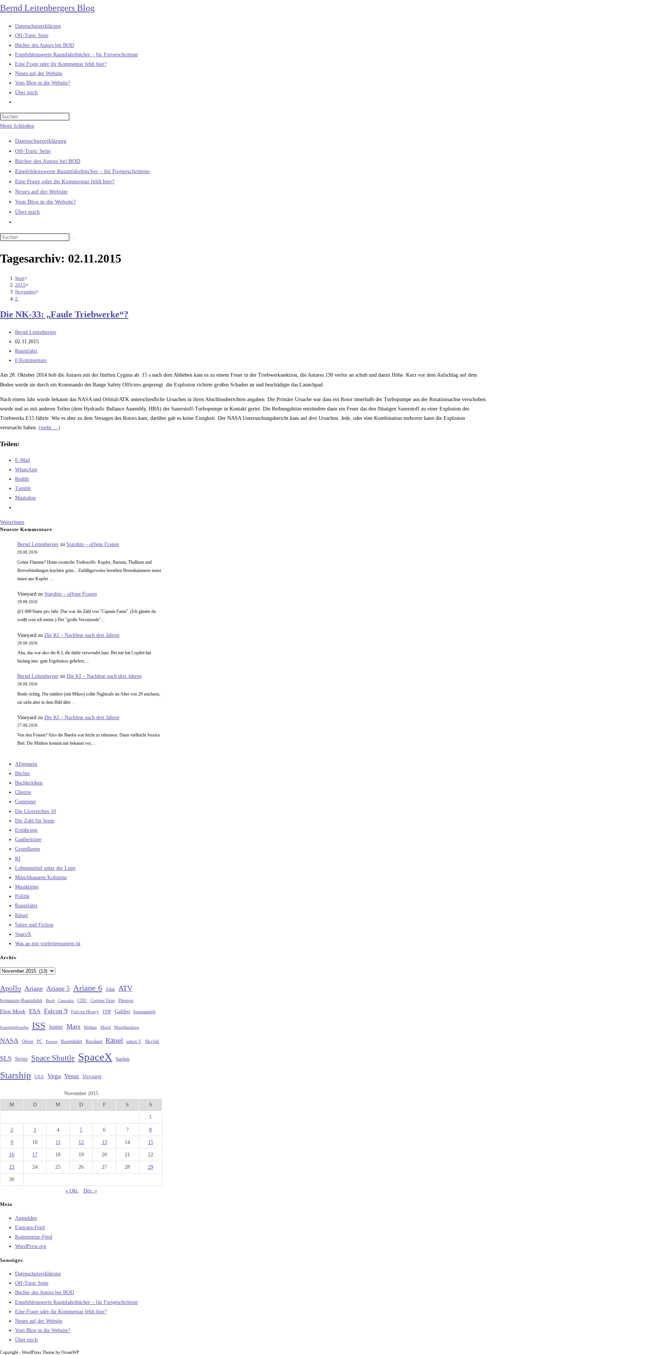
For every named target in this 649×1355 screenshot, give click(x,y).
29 (150, 1167)
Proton (51, 1042)
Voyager (92, 1076)
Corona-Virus (103, 1000)
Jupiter (56, 1027)
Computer (25, 801)
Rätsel (21, 915)
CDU (82, 1000)
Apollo (10, 988)
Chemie (23, 792)
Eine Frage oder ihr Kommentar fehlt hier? (65, 181)
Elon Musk (13, 1011)
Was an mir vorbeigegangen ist (47, 943)
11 (58, 1142)
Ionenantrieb (144, 1011)
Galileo (122, 1011)
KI (18, 859)
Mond (105, 1027)
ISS (38, 1025)
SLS (6, 1058)
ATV (125, 988)
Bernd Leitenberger (35, 332)
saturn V (134, 1041)
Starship (15, 1075)
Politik (22, 896)
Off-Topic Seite (33, 151)
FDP (107, 1011)
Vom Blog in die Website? (45, 202)
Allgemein (26, 764)
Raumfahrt (26, 351)
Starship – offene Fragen (92, 544)
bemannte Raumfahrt (21, 1000)
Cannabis (66, 1000)
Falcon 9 (56, 1011)
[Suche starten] (73, 239)
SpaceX (23, 934)
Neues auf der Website (41, 192)
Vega (54, 1076)
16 (11, 1154)
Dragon (125, 1000)
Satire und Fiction (34, 925)
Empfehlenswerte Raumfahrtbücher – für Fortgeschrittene (82, 171)
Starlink (123, 1059)
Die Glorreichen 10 (35, 811)
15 (150, 1142)
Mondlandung (126, 1027)
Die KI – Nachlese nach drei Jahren (81, 635)
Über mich (27, 212)
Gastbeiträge (28, 839)
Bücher (22, 773)
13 (104, 1142)
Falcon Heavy (85, 1011)
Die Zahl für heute (34, 821)
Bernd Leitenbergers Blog (47, 8)
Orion (27, 1041)
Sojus (21, 1059)
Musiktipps (26, 887)
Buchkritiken (28, 783)
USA (39, 1076)
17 (35, 1154)
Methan (90, 1027)
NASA (9, 1040)
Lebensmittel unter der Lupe (45, 868)
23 (11, 1167)
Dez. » (90, 1191)
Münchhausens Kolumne (41, 877)
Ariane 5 (58, 988)
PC (39, 1041)
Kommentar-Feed (33, 1237)
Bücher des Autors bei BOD (47, 161)
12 (81, 1142)
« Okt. (72, 1191)
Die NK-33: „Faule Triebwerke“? (64, 314)
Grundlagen (27, 849)
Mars (73, 1026)
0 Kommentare (31, 360)
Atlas (110, 989)
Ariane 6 (87, 988)
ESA (35, 1011)
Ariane (33, 988)
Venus (71, 1076)
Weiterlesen (12, 522)
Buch (50, 1000)
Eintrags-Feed (30, 1227)
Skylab (152, 1041)
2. (17, 299)
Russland (94, 1041)
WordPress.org (30, 1246)
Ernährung (26, 830)
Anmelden (26, 1218)
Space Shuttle (53, 1057)
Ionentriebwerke (14, 1027)
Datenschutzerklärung (40, 141)
